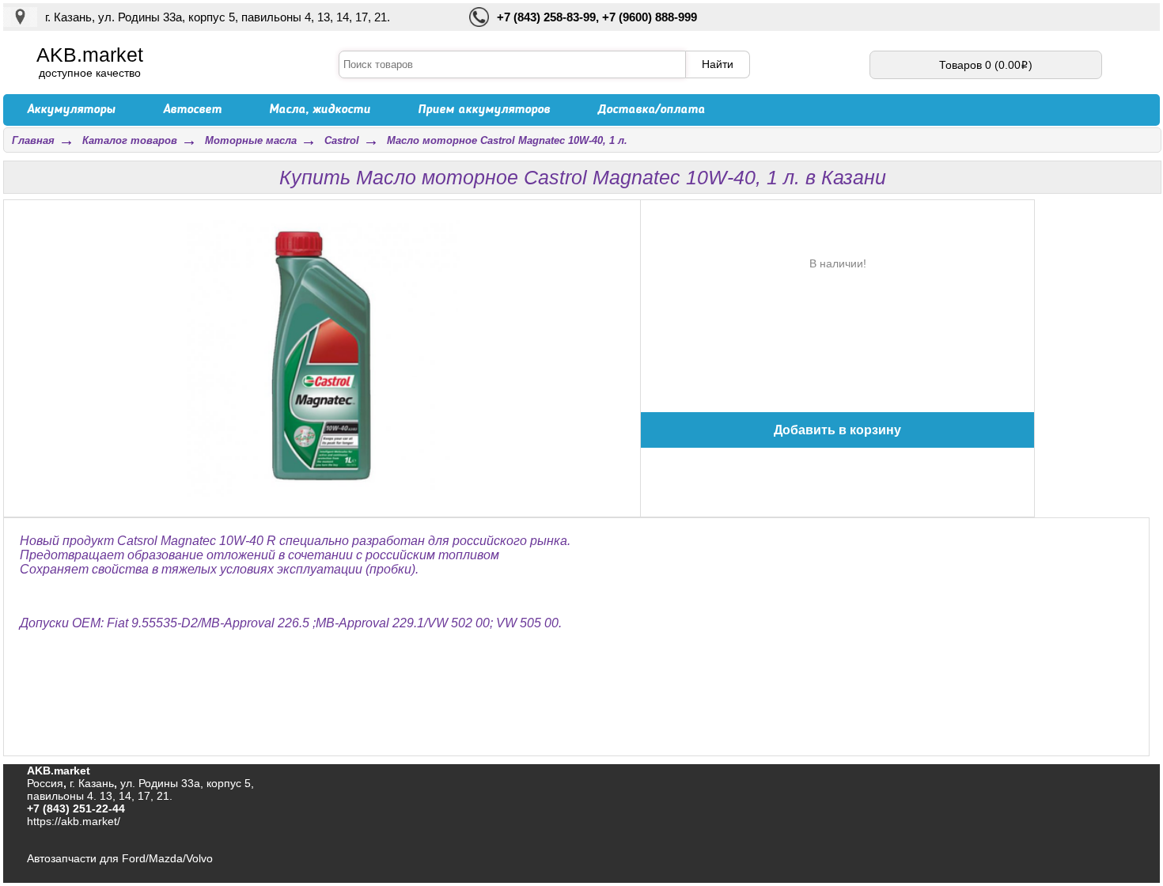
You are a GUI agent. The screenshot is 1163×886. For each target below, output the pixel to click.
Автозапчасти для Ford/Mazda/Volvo (120, 858)
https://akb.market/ (73, 821)
